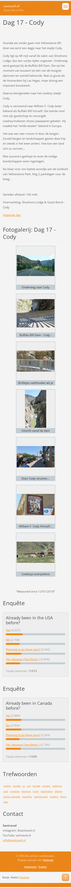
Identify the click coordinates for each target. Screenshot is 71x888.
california (57, 785)
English (43, 867)
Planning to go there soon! (23, 649)
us (24, 785)
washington (47, 791)
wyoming (26, 791)
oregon (7, 785)
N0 (8, 640)
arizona (46, 785)
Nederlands (30, 867)
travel (36, 791)
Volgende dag (11, 215)
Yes (8, 630)
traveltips (27, 796)
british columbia (11, 796)
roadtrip (54, 796)
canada (17, 785)
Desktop (24, 877)
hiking (63, 796)
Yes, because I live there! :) (23, 659)
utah (5, 791)
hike (5, 802)
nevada (36, 785)
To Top (65, 877)
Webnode (48, 860)
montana (15, 791)
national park (41, 796)
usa (29, 785)
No (8, 725)
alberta (58, 791)
